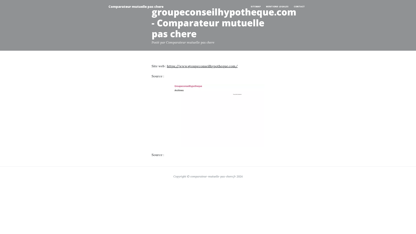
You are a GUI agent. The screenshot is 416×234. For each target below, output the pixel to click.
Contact (299, 6)
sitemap (256, 6)
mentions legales (277, 6)
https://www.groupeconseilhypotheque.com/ (202, 66)
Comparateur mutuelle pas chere (136, 6)
